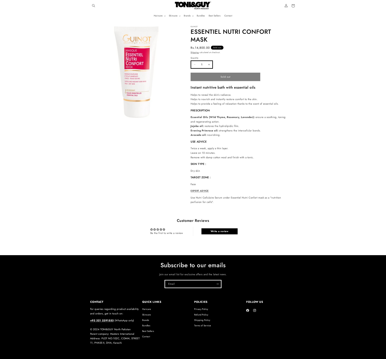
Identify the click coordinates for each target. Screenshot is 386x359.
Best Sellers (148, 331)
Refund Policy (201, 314)
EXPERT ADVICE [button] (200, 190)
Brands (145, 320)
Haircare (146, 309)
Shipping (195, 52)
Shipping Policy (202, 320)
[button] (93, 5)
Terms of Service (202, 325)
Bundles (146, 325)
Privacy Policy (201, 309)
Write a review (219, 231)
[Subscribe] (217, 284)
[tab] (238, 190)
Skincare (146, 314)
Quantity (194, 57)
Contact (146, 336)
